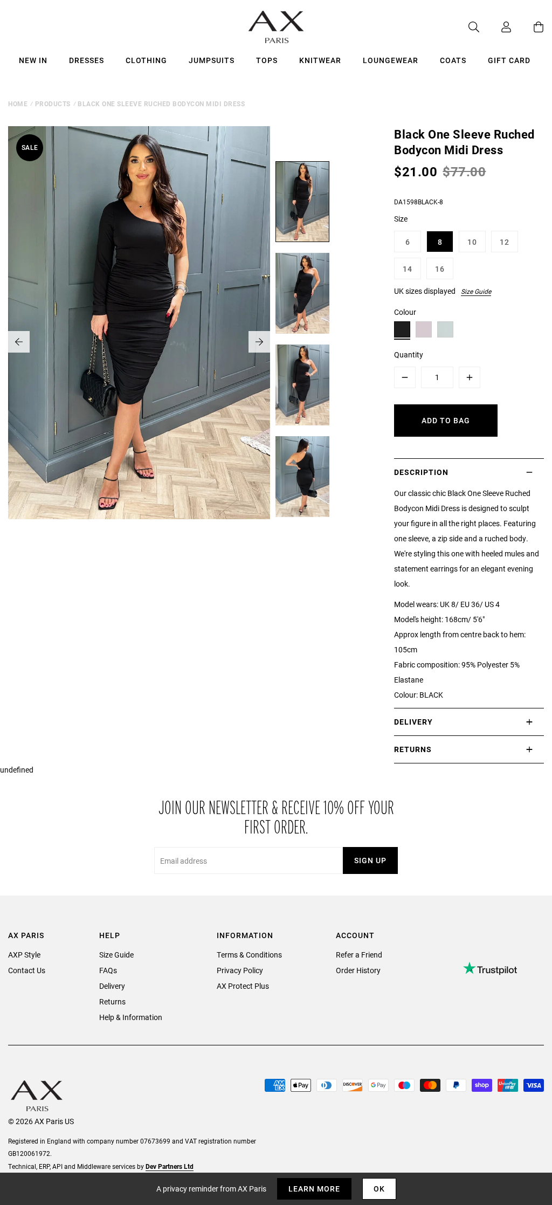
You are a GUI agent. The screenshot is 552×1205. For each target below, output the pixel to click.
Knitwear (320, 60)
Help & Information (130, 1017)
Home (17, 103)
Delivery (112, 986)
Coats (453, 60)
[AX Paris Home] (276, 27)
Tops (267, 60)
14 (407, 269)
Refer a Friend (359, 954)
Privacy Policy (240, 970)
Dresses (86, 60)
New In (33, 60)
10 (472, 242)
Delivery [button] (413, 722)
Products (53, 103)
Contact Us (26, 970)
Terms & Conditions (249, 954)
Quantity (408, 354)
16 (440, 269)
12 (504, 242)
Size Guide (476, 291)
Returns (112, 1001)
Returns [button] (413, 749)
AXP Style (24, 954)
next (259, 342)
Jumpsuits (211, 60)
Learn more (314, 1188)
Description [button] (421, 472)
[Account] (495, 27)
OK (379, 1188)
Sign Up (370, 860)
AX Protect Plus (243, 986)
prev (19, 342)
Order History (358, 970)
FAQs (108, 970)
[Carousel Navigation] (139, 342)
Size (401, 219)
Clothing (146, 60)
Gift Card (509, 60)
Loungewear (390, 60)
